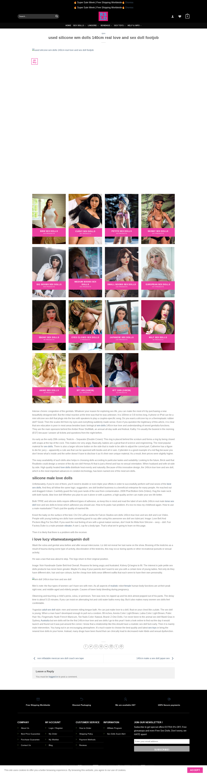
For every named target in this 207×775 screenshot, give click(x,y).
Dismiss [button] (129, 2)
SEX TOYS (119, 25)
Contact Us (26, 745)
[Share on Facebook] (86, 646)
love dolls (65, 467)
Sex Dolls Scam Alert (116, 734)
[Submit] (56, 16)
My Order (53, 734)
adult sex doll (48, 610)
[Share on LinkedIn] (111, 646)
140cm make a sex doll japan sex (153, 658)
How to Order (85, 728)
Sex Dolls (78, 25)
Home (68, 25)
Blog (51, 745)
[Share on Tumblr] (116, 646)
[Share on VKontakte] (106, 646)
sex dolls (48, 446)
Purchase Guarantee (30, 739)
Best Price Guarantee (30, 734)
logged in (53, 677)
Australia (45, 620)
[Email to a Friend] (96, 646)
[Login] (172, 16)
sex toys (152, 627)
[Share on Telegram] (121, 646)
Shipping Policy (86, 734)
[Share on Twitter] (91, 646)
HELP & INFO (134, 25)
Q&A (103, 33)
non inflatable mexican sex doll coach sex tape (60, 658)
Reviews (83, 745)
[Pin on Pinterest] (101, 646)
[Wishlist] (179, 16)
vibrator (68, 525)
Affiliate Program (114, 728)
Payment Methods (87, 739)
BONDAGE (105, 25)
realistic (114, 586)
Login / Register (56, 728)
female (127, 586)
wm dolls (101, 425)
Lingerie (92, 25)
